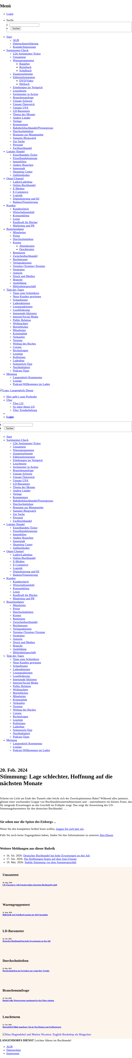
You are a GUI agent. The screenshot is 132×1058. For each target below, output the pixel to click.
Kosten (17, 242)
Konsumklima (21, 215)
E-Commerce (20, 191)
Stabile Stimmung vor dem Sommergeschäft (50, 862)
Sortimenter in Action (25, 94)
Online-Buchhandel (24, 185)
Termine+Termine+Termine (29, 266)
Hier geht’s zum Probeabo (21, 396)
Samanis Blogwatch (24, 138)
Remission (19, 252)
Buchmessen (20, 259)
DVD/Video (26, 80)
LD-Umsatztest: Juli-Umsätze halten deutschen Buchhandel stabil (30, 885)
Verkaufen (19, 336)
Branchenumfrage (23, 97)
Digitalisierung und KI (26, 198)
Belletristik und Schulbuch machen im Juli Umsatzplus (25, 915)
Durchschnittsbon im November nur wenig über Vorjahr (26, 971)
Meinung (11, 374)
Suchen (16, 28)
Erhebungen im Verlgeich (28, 87)
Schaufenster (20, 299)
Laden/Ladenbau (22, 181)
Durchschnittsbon (23, 131)
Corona (17, 347)
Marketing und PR (23, 225)
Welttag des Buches (24, 343)
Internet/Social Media (25, 316)
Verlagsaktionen (22, 262)
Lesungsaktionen (23, 306)
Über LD (18, 403)
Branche (18, 279)
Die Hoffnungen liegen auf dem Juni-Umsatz (50, 858)
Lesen (16, 218)
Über (9, 400)
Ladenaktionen (21, 303)
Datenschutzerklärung (25, 43)
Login (9, 13)
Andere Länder (21, 117)
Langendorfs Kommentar (27, 377)
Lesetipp (18, 353)
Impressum (12, 1053)
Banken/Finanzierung (25, 202)
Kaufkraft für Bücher (25, 222)
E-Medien (18, 188)
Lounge (17, 380)
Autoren (17, 272)
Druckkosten (26, 249)
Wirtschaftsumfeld (23, 212)
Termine (18, 340)
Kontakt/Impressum (24, 46)
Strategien (19, 269)
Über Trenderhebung (25, 410)
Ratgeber (24, 63)
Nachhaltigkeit (21, 367)
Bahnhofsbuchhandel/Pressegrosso (33, 127)
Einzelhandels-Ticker (25, 154)
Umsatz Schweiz (22, 100)
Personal (18, 144)
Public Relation (22, 320)
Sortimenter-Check (17, 50)
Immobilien (19, 161)
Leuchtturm (19, 90)
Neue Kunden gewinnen (27, 296)
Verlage (17, 121)
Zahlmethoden (21, 175)
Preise (16, 235)
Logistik (18, 195)
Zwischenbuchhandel (25, 256)
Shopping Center (23, 171)
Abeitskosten (26, 245)
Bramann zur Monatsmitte (28, 134)
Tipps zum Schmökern (26, 293)
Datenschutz (13, 1050)
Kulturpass (19, 357)
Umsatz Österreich (24, 104)
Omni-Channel (15, 178)
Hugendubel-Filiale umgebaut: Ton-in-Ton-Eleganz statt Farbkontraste (32, 1027)
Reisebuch (25, 67)
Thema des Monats (24, 114)
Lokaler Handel (15, 151)
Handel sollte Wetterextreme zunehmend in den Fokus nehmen (28, 1000)
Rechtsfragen (20, 350)
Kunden (11, 205)
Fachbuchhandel (22, 148)
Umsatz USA (20, 107)
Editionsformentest (24, 77)
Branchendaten (15, 229)
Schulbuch (25, 70)
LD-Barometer (21, 111)
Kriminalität (20, 333)
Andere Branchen (23, 165)
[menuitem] (69, 436)
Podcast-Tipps (21, 370)
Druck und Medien (24, 276)
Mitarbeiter (19, 232)
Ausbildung (19, 283)
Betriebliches (20, 326)
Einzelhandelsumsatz (25, 158)
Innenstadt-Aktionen (25, 313)
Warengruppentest (23, 60)
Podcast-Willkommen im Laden (31, 384)
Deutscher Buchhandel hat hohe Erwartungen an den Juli (56, 855)
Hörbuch (24, 84)
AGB (16, 40)
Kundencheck (21, 208)
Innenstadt (19, 168)
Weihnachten (20, 323)
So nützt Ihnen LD (24, 406)
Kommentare (20, 124)
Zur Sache (19, 141)
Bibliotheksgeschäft (24, 286)
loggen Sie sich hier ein (70, 828)
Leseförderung (21, 310)
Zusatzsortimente (23, 73)
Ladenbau (18, 360)
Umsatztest (19, 57)
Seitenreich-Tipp (22, 363)
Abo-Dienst (106, 835)
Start (9, 36)
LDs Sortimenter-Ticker (27, 53)
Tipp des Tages (15, 289)
